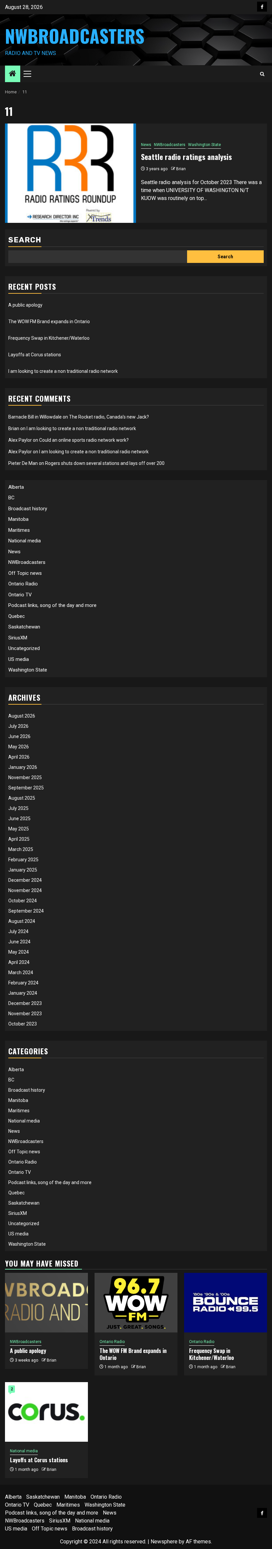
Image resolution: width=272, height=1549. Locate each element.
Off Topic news (25, 573)
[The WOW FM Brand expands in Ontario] (136, 1302)
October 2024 (22, 900)
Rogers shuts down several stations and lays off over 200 (105, 463)
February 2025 (23, 859)
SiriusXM (17, 638)
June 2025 (19, 818)
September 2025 (26, 787)
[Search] (262, 74)
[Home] (12, 74)
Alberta (16, 487)
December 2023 (25, 1003)
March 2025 (20, 849)
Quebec (16, 616)
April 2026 (19, 757)
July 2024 (18, 931)
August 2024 (21, 921)
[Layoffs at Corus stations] (46, 1412)
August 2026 (21, 716)
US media (18, 659)
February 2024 (23, 982)
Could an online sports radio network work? (84, 440)
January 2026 (22, 767)
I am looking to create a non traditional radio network (63, 371)
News (146, 144)
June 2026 (19, 736)
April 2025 (19, 839)
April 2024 (19, 962)
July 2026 (18, 726)
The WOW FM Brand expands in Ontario (49, 321)
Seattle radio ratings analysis (186, 156)
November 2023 (25, 1013)
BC (11, 498)
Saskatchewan (24, 627)
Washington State (204, 144)
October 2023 (22, 1023)
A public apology (25, 305)
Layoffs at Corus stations (34, 354)
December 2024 (25, 880)
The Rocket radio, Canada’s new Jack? (109, 417)
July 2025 (18, 808)
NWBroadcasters (74, 36)
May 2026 (18, 746)
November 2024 (25, 890)
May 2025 (18, 828)
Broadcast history (27, 509)
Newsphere (164, 1541)
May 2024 (18, 952)
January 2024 (22, 993)
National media (24, 541)
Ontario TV (20, 595)
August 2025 (21, 798)
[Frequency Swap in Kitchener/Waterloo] (225, 1302)
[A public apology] (46, 1302)
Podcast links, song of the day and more (52, 605)
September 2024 (26, 911)
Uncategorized (24, 648)
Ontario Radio (23, 584)
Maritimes (19, 530)
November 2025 (25, 777)
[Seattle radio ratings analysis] (70, 173)
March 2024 (20, 972)
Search (24, 239)
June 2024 (19, 941)
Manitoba (18, 519)
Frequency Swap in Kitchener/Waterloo (49, 338)
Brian (181, 169)
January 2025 (22, 870)
